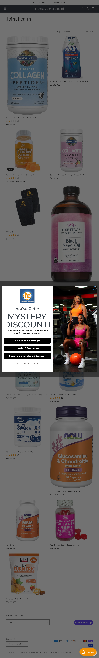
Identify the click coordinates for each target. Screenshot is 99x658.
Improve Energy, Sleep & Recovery (27, 356)
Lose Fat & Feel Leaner (27, 348)
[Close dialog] (94, 288)
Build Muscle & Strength (27, 341)
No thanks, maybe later (27, 363)
